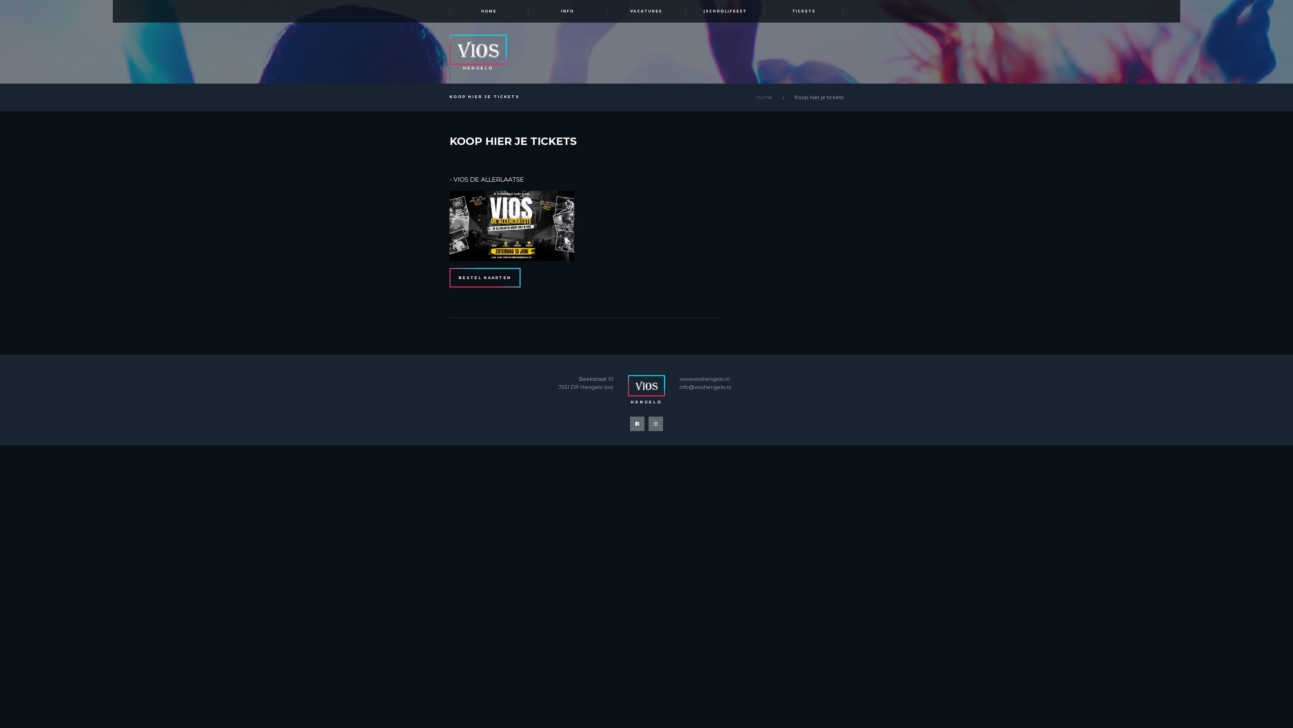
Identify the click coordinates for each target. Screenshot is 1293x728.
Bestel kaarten (485, 277)
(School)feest (725, 11)
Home (489, 11)
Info (567, 11)
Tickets (804, 11)
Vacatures (646, 11)
